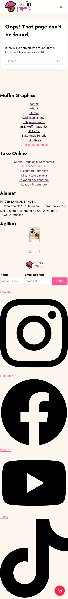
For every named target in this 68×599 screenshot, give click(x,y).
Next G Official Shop (34, 166)
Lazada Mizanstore (34, 184)
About (34, 108)
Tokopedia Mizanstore (34, 180)
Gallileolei (34, 131)
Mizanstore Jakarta (34, 175)
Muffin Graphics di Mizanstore (34, 162)
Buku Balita (34, 140)
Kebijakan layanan (34, 117)
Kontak (34, 104)
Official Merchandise (34, 144)
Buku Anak (29, 135)
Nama (4, 274)
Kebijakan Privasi (34, 122)
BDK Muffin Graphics (34, 126)
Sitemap (34, 113)
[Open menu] (61, 6)
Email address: (35, 274)
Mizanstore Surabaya (34, 170)
